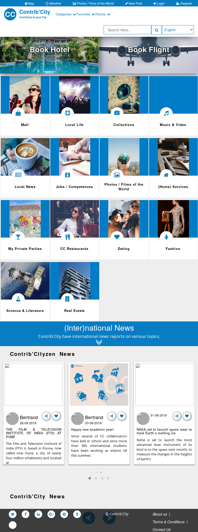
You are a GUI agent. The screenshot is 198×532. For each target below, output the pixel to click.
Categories (64, 14)
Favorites (84, 14)
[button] (90, 478)
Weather (55, 3)
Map (30, 3)
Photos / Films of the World (95, 3)
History (101, 14)
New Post (135, 3)
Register (186, 3)
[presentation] (97, 471)
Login (160, 3)
